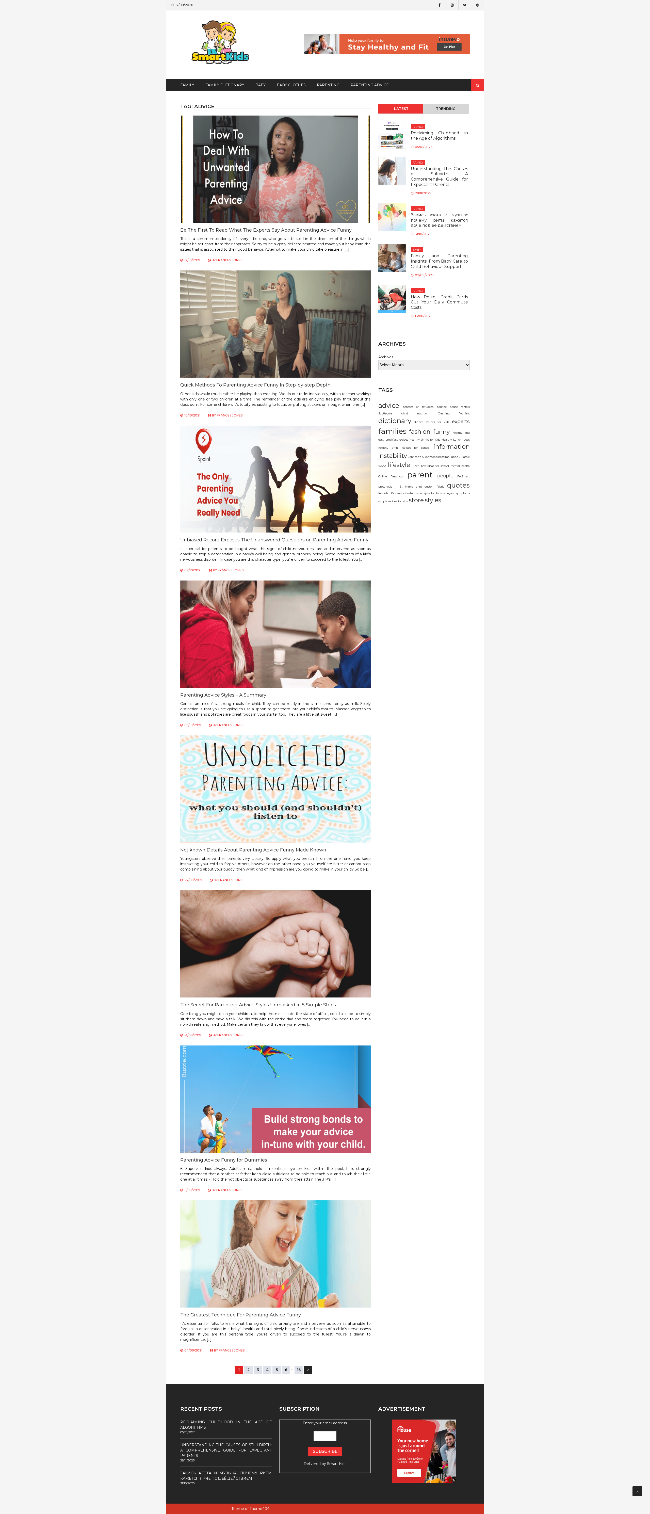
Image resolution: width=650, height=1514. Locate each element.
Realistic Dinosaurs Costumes (398, 493)
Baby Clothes (291, 85)
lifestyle (399, 465)
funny (441, 431)
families (392, 431)
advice (388, 405)
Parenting (328, 85)
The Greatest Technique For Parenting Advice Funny (240, 1315)
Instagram (452, 5)
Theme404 (259, 1508)
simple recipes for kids (393, 501)
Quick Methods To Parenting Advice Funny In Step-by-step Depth (255, 385)
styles (433, 500)
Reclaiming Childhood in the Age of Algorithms (439, 136)
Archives (385, 357)
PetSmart (463, 476)
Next (308, 1370)
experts (461, 421)
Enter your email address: (325, 1443)
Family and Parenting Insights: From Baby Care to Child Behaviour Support (439, 261)
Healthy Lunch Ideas (456, 439)
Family (187, 85)
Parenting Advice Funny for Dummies (223, 1160)
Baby (260, 85)
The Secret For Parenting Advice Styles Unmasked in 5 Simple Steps (258, 1005)
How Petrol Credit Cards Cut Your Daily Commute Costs (439, 302)
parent (420, 474)
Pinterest (477, 5)
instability (392, 455)
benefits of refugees (418, 407)
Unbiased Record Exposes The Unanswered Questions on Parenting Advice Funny (274, 540)
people (444, 476)
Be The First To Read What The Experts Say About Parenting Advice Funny (266, 230)
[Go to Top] (637, 1491)
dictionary (394, 421)
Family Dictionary (224, 85)
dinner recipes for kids (431, 422)
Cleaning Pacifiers (454, 413)
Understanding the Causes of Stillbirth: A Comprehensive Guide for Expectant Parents (439, 176)
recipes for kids (431, 493)
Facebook (439, 5)
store (416, 500)
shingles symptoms (456, 493)
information (451, 446)
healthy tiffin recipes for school (404, 447)
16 (299, 1369)
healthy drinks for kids (425, 439)
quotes (458, 485)
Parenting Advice (370, 85)
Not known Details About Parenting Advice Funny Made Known (253, 850)
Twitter (464, 5)
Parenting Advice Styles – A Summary (223, 695)
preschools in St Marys (395, 486)
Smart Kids (336, 1463)
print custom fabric (430, 486)
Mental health (460, 466)
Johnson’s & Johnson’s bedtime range (433, 457)
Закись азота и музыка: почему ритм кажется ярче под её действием (439, 220)
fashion (419, 431)
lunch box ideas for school (430, 466)
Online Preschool (390, 476)
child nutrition (415, 413)
